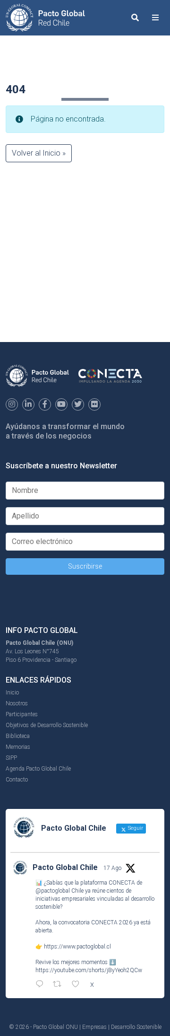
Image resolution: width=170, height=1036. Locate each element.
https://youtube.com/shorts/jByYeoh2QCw (88, 970)
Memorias (18, 747)
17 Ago (112, 868)
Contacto (17, 779)
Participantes (22, 714)
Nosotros (17, 703)
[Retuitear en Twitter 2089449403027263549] (60, 985)
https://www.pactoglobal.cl (77, 946)
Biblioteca (18, 736)
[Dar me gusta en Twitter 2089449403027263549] (78, 985)
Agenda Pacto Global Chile (38, 768)
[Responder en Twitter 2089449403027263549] (42, 985)
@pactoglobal (52, 890)
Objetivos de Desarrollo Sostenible (47, 725)
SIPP (11, 758)
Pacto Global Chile (65, 867)
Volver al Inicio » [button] (39, 153)
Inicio (12, 692)
